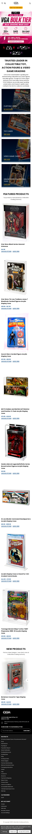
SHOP (2, 797)
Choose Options (6, 251)
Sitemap (3, 791)
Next (27, 680)
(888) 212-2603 (5, 719)
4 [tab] (18, 42)
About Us (3, 776)
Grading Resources (6, 752)
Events (2, 769)
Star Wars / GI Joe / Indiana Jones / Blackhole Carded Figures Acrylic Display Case (14, 301)
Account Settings (5, 812)
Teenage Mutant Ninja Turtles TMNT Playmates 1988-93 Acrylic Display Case (14, 631)
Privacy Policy (4, 782)
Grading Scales (5, 758)
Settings (4, 831)
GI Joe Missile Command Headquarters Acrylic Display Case (16, 520)
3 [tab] (15, 42)
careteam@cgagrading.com (9, 717)
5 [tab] (20, 42)
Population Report (5, 748)
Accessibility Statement (7, 786)
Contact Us (4, 773)
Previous (3, 680)
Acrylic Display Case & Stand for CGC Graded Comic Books (15, 575)
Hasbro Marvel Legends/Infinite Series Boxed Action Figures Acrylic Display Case (15, 466)
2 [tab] (13, 42)
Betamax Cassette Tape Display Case (13, 698)
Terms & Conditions (6, 784)
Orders (3, 804)
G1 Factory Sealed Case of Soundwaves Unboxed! (13, 739)
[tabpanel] (16, 28)
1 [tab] (11, 42)
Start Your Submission (16, 7)
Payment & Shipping (6, 778)
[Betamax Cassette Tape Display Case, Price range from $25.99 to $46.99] (15, 676)
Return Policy (4, 780)
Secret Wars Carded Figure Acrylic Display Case (14, 355)
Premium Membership (6, 763)
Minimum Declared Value (7, 765)
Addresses (4, 806)
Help (2, 771)
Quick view (16, 251)
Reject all (13, 831)
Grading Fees (4, 754)
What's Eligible (4, 761)
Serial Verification (5, 750)
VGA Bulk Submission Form (7, 789)
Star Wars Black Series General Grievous (13, 245)
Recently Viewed (5, 810)
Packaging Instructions (7, 767)
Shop (2, 741)
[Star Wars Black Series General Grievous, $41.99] (16, 222)
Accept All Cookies (24, 831)
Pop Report (4, 746)
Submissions (4, 743)
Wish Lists (3, 808)
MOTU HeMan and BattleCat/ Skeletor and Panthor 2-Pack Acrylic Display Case (15, 411)
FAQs (2, 756)
